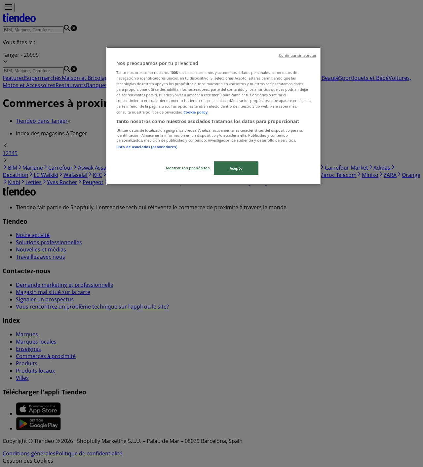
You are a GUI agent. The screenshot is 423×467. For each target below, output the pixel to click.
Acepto (236, 168)
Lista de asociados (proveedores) (146, 146)
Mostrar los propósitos (188, 167)
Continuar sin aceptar (297, 55)
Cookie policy (195, 112)
